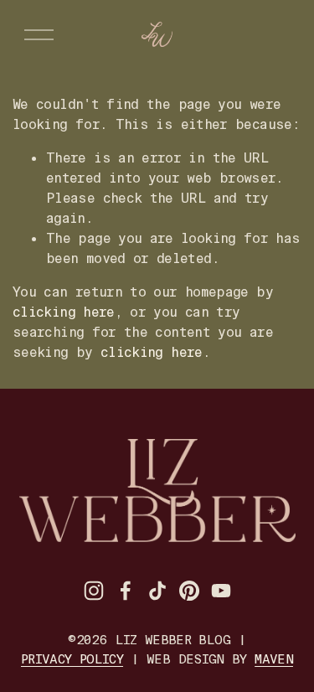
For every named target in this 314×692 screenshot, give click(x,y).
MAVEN (274, 659)
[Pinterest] (189, 591)
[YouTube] (221, 591)
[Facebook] (126, 591)
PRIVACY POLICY (72, 659)
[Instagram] (94, 591)
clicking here (64, 312)
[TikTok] (157, 591)
